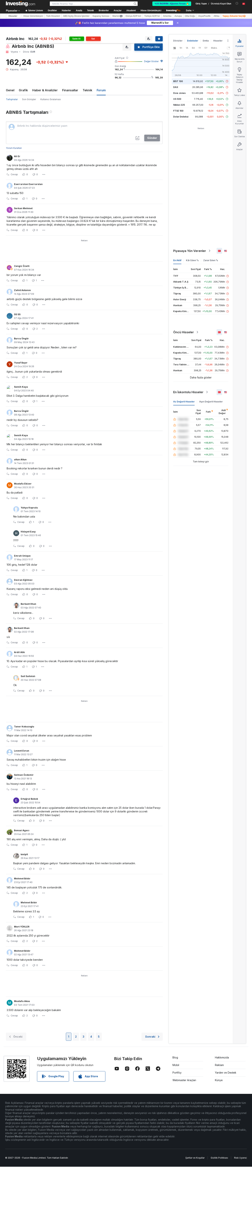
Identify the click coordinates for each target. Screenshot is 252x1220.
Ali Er (17, 156)
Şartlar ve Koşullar (195, 1157)
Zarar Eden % (210, 260)
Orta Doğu (190, 16)
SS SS (17, 314)
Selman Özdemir (24, 774)
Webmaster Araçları (184, 1080)
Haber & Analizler (45, 90)
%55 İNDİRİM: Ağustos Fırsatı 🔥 (172, 3)
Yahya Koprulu (29, 507)
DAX (175, 87)
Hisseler (12, 16)
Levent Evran (21, 750)
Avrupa (178, 16)
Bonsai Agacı (21, 830)
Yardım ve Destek (225, 1072)
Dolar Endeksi (180, 116)
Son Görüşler (29, 99)
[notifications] (237, 3)
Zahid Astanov (22, 290)
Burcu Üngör (21, 338)
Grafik (23, 90)
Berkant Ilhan (28, 604)
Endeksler (192, 40)
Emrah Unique (22, 555)
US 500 (177, 99)
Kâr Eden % (192, 260)
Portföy (177, 1072)
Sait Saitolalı (28, 676)
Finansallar (70, 90)
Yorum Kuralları (14, 148)
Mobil (175, 1065)
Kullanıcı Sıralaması (50, 99)
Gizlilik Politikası (219, 1157)
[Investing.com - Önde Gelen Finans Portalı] (20, 3)
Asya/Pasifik (204, 16)
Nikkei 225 (179, 104)
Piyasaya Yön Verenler (189, 251)
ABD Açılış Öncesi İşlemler (76, 16)
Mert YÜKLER (21, 926)
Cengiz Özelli (22, 266)
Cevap (14, 174)
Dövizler (177, 40)
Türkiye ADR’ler (152, 16)
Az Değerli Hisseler (184, 401)
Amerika (167, 16)
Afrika (216, 16)
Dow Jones (179, 93)
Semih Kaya (21, 386)
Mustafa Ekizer (23, 483)
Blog (175, 1057)
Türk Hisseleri (53, 16)
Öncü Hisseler (183, 332)
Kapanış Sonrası (101, 16)
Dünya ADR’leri (133, 16)
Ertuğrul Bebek (29, 798)
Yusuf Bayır (20, 362)
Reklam (219, 1065)
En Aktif (177, 260)
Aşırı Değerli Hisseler (211, 401)
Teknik (87, 90)
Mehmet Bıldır (22, 878)
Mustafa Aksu (22, 1001)
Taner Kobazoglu (24, 726)
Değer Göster (151, 61)
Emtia (206, 40)
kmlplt (24, 854)
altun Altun (20, 459)
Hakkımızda (222, 1057)
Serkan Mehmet (23, 208)
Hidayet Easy (28, 531)
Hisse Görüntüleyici (151, 10)
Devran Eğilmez (23, 580)
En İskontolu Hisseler (188, 392)
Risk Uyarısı (240, 1157)
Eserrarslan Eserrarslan (28, 184)
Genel (10, 90)
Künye (219, 1080)
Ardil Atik (19, 652)
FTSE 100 (178, 110)
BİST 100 (178, 81)
